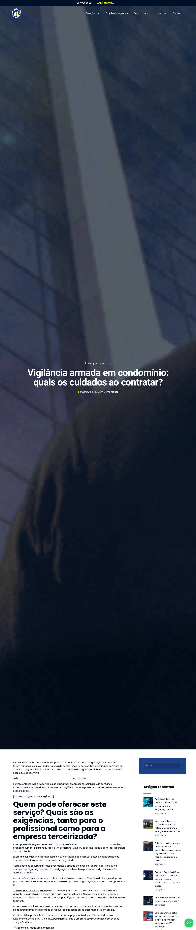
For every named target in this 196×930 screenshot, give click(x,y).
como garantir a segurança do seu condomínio (46, 778)
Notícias (162, 13)
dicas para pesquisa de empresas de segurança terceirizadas (64, 791)
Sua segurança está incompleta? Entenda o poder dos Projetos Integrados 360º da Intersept (167, 919)
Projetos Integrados (116, 13)
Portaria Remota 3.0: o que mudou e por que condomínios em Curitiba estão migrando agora (168, 879)
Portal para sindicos (98, 363)
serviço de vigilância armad (95, 844)
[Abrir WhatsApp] (189, 923)
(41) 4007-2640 (83, 3)
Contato (177, 13)
